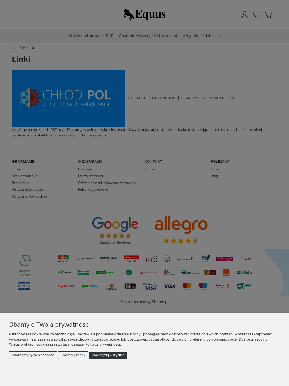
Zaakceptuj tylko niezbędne (33, 355)
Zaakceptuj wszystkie (108, 355)
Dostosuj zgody (73, 355)
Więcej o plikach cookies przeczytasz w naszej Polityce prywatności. (65, 344)
